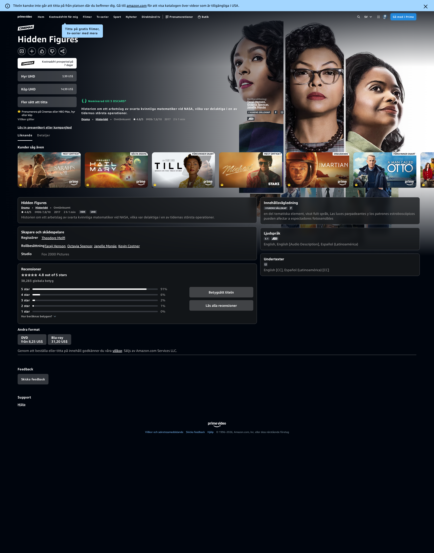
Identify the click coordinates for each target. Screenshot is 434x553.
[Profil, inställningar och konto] (385, 17)
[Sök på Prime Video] (358, 17)
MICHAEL (250, 170)
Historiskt (102, 119)
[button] (38, 316)
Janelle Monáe (256, 107)
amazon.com (137, 5)
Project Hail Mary (116, 170)
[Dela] (62, 51)
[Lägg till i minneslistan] (32, 51)
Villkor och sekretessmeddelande (164, 431)
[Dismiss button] (425, 6)
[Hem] (25, 16)
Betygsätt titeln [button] (221, 292)
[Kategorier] (378, 17)
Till (183, 170)
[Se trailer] (22, 51)
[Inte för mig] (52, 51)
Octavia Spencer (257, 104)
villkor (117, 351)
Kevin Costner (129, 246)
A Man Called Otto (384, 170)
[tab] (25, 135)
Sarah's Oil (49, 170)
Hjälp (22, 404)
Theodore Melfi (53, 238)
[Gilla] (42, 51)
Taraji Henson (256, 101)
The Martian (317, 170)
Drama (85, 119)
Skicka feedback (195, 431)
